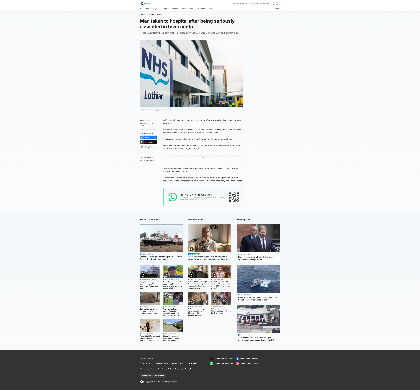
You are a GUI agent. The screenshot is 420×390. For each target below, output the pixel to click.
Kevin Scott (144, 120)
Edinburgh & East (155, 14)
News (142, 14)
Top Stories (144, 8)
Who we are (144, 369)
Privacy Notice (167, 369)
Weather (236, 3)
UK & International (204, 8)
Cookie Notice (190, 369)
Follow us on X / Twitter (224, 359)
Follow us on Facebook (249, 359)
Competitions (161, 363)
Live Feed (275, 8)
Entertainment (187, 8)
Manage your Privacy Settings (153, 375)
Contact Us (179, 369)
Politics (175, 8)
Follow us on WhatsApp (224, 363)
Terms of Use (155, 369)
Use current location (261, 3)
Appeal (192, 363)
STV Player (145, 363)
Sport (166, 8)
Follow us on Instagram (249, 363)
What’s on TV (178, 363)
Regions (156, 8)
